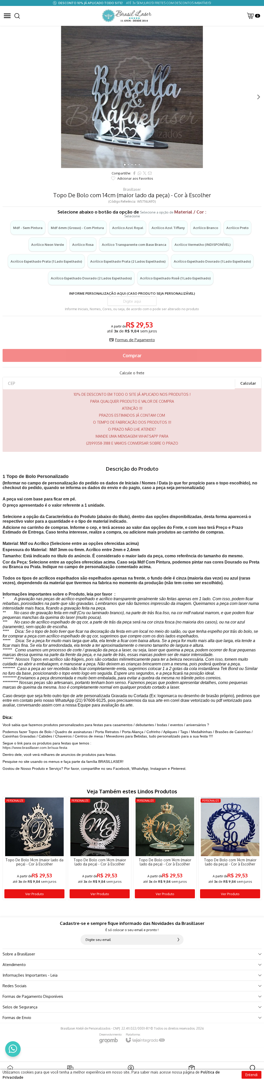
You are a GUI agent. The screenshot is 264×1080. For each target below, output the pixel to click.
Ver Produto (34, 894)
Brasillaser (132, 189)
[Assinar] (178, 939)
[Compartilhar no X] (144, 173)
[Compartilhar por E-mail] (150, 173)
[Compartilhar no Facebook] (134, 173)
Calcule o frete (132, 373)
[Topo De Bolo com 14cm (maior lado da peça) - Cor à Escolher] (99, 848)
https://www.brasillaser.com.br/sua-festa (35, 748)
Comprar (132, 355)
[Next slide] (258, 97)
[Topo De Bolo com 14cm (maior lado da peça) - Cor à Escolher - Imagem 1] (132, 97)
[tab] (124, 164)
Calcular (248, 383)
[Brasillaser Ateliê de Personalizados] (127, 16)
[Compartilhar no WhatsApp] (139, 173)
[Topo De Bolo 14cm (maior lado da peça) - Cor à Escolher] (34, 848)
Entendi (251, 1075)
